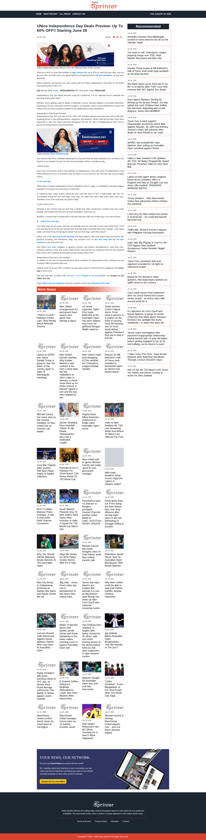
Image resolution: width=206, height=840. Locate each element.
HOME (39, 14)
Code (55, 91)
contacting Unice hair (99, 283)
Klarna (77, 276)
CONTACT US (78, 14)
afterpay (70, 276)
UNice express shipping (53, 283)
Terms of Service (84, 821)
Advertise (115, 821)
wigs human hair (79, 73)
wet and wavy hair (103, 239)
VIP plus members (103, 75)
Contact (126, 821)
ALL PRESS (65, 14)
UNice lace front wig (50, 221)
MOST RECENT (51, 14)
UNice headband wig (59, 154)
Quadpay (95, 276)
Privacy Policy (101, 821)
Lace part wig (44, 181)
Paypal (85, 276)
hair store (52, 247)
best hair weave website (63, 237)
